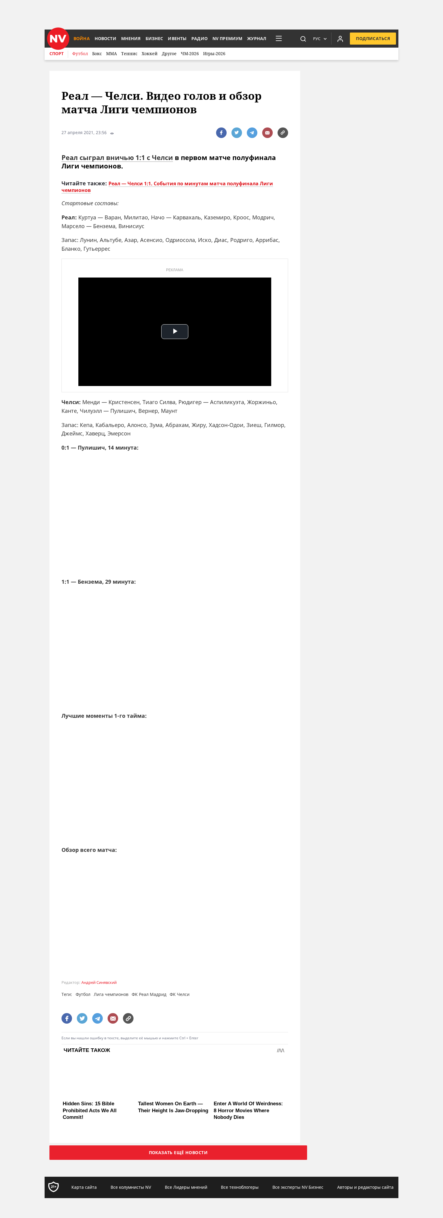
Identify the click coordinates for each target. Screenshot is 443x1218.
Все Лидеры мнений (186, 1187)
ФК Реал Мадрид (149, 994)
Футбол (80, 53)
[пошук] (303, 38)
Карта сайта (84, 1187)
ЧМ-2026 (190, 53)
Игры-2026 (214, 53)
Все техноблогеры (240, 1187)
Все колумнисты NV (131, 1187)
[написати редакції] (267, 132)
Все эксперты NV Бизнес (297, 1187)
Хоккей (150, 53)
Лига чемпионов (111, 994)
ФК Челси (180, 994)
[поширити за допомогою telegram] (252, 132)
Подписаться (373, 38)
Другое (169, 53)
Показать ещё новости (178, 1152)
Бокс (97, 53)
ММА (111, 53)
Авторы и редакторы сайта (365, 1187)
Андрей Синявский (99, 982)
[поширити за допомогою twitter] (236, 132)
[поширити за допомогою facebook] (221, 132)
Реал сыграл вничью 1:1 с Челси (117, 157)
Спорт (56, 53)
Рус (316, 38)
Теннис (129, 53)
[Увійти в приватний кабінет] (340, 39)
